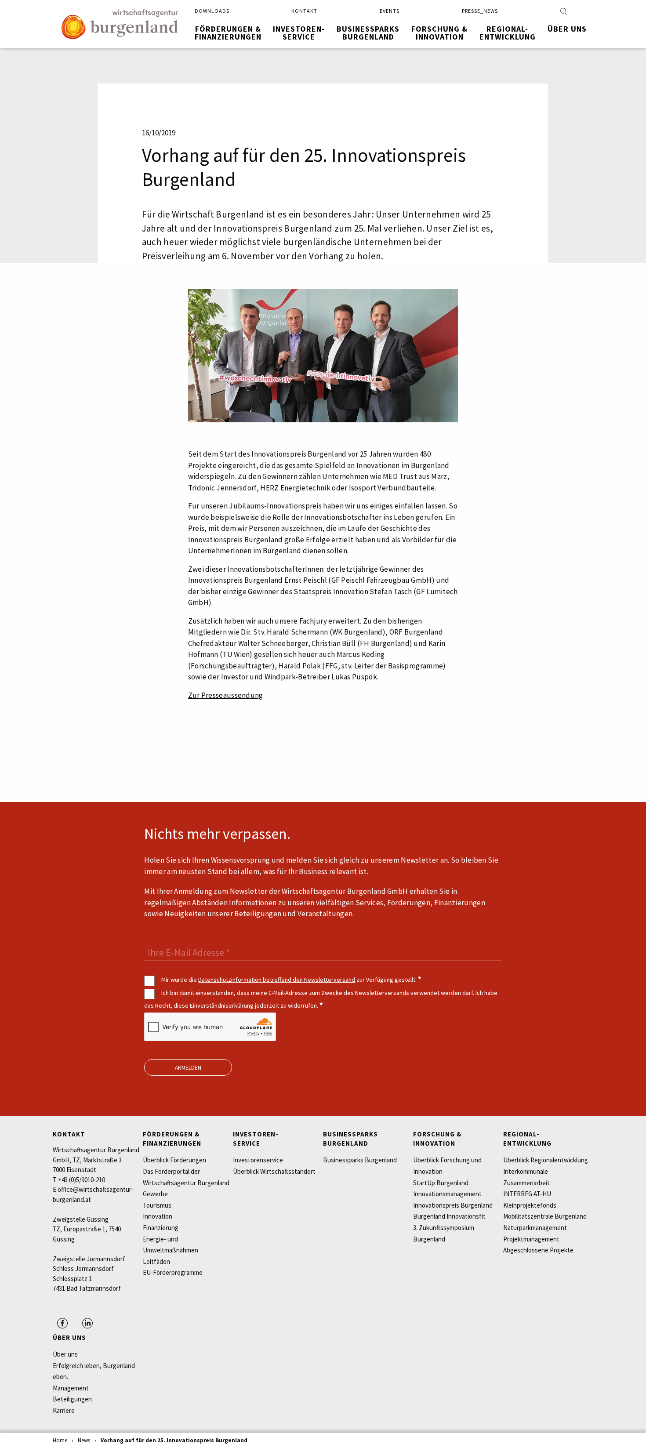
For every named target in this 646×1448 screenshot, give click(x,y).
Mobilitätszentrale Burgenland (545, 1216)
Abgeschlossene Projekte (538, 1250)
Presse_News (480, 10)
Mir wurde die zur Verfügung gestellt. (290, 979)
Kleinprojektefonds (529, 1205)
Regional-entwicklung (507, 33)
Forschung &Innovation (439, 33)
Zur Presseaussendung (225, 695)
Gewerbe (155, 1194)
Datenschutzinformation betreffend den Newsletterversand (276, 979)
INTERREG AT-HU (527, 1194)
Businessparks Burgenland (360, 1160)
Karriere (64, 1410)
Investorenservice (258, 1160)
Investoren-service (299, 33)
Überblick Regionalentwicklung (545, 1160)
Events (389, 10)
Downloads (212, 10)
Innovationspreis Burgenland (453, 1205)
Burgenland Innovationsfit (449, 1216)
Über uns (567, 29)
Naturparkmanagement (535, 1227)
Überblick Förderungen (174, 1160)
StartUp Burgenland (440, 1183)
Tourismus (157, 1205)
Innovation (157, 1216)
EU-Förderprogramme (173, 1272)
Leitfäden (156, 1261)
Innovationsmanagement (447, 1194)
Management (71, 1388)
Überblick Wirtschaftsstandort (274, 1171)
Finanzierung (160, 1227)
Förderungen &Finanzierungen (228, 33)
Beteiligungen (72, 1399)
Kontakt (304, 10)
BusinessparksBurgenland (368, 33)
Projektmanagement (531, 1239)
